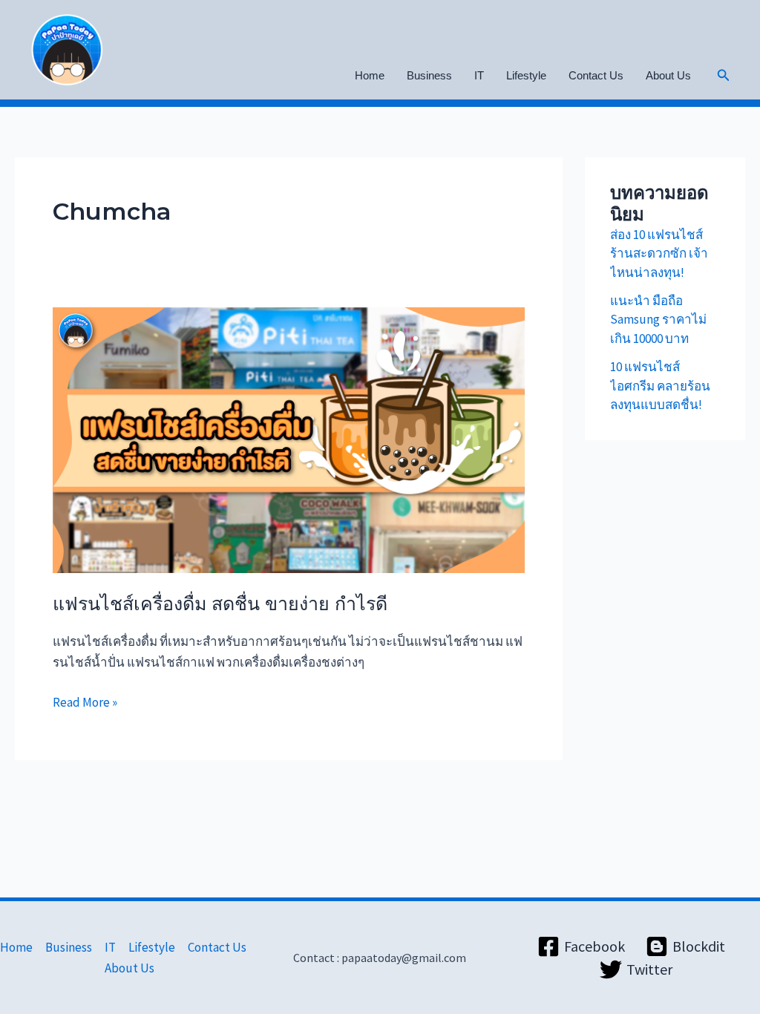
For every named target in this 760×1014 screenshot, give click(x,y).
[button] (723, 75)
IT (479, 75)
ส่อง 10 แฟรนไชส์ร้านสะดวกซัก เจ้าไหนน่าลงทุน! (659, 253)
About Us (668, 75)
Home (369, 75)
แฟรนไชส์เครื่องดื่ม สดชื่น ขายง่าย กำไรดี (220, 603)
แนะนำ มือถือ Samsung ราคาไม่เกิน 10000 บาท (658, 319)
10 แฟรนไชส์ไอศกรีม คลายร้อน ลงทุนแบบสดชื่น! (660, 386)
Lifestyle (526, 75)
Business (429, 75)
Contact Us (596, 75)
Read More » (85, 701)
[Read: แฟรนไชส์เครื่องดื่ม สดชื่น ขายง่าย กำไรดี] (289, 439)
